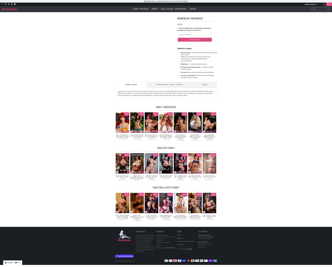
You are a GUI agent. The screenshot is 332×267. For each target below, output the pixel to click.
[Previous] (117, 126)
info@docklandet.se (209, 237)
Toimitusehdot (180, 244)
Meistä (179, 235)
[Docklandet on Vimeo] (12, 4)
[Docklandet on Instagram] (8, 4)
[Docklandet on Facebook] (5, 4)
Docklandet (121, 261)
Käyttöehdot (180, 238)
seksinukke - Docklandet (131, 84)
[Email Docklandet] (2, 4)
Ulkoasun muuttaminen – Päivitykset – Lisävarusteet (170, 84)
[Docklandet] (10, 9)
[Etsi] (328, 9)
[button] (145, 9)
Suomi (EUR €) (311, 4)
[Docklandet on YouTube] (15, 4)
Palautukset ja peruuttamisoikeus (185, 241)
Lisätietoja (204, 84)
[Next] (214, 126)
